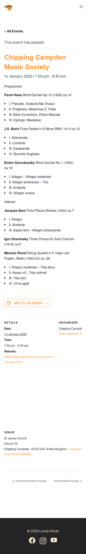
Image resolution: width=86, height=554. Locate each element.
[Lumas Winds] (8, 6)
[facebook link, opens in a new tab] (32, 540)
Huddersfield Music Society (30, 481)
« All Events (13, 31)
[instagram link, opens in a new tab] (43, 540)
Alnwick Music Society (67, 481)
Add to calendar (28, 303)
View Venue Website (17, 454)
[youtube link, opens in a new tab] (54, 540)
